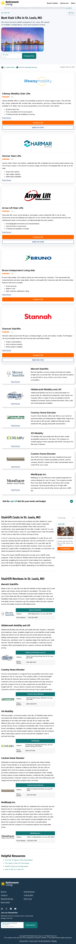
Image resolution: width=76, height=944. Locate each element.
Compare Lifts (38, 123)
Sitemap (54, 941)
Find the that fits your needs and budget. (24, 501)
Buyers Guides (5, 902)
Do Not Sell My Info (45, 941)
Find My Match (65, 548)
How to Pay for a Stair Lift (14, 869)
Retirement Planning (7, 899)
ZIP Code (5, 55)
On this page (62, 518)
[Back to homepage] (2, 13)
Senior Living (28, 899)
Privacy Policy (23, 941)
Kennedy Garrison (31, 67)
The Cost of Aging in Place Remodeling (18, 860)
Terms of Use (33, 941)
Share (72, 13)
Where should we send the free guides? (9, 924)
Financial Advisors (29, 891)
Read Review (6, 118)
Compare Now (29, 56)
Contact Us (4, 895)
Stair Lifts (7, 13)
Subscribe (29, 925)
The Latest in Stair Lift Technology (17, 863)
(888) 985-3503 (38, 360)
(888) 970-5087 (38, 127)
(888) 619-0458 (38, 242)
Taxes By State (28, 895)
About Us (3, 891)
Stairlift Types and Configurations (16, 866)
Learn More (69, 8)
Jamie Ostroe (10, 67)
